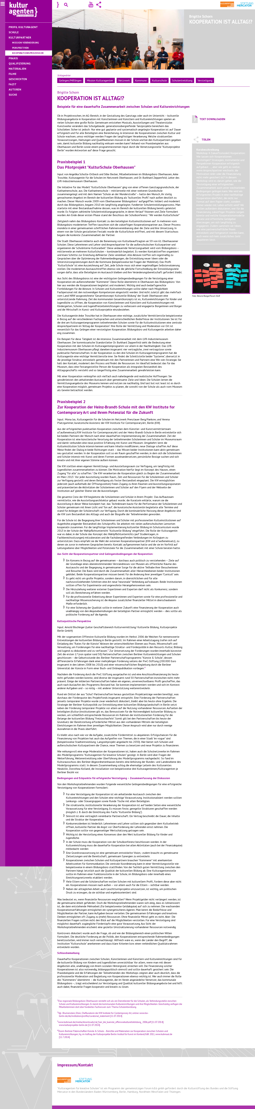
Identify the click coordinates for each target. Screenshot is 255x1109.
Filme (12, 74)
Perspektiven (20, 47)
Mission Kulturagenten (100, 80)
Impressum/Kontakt (75, 1065)
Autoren (15, 89)
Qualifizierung (20, 63)
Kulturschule (159, 80)
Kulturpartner (20, 37)
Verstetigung (205, 80)
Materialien (17, 68)
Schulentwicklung (182, 80)
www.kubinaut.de (163, 1034)
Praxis (13, 58)
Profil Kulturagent (23, 27)
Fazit (12, 84)
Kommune (141, 80)
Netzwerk (124, 80)
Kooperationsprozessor (28, 53)
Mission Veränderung (25, 42)
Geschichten (18, 79)
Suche (13, 94)
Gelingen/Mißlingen (70, 80)
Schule (14, 32)
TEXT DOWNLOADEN (212, 119)
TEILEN (206, 139)
